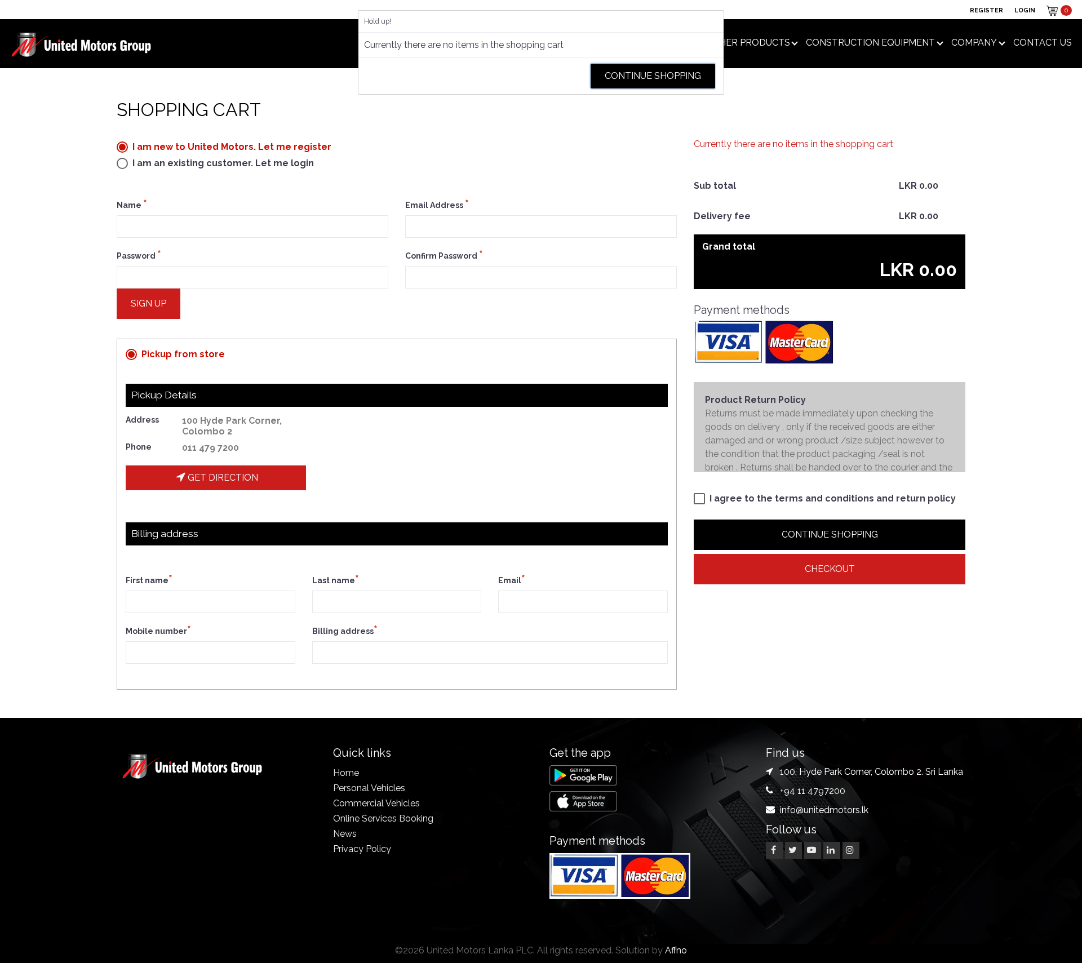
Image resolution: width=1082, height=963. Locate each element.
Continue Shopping (653, 75)
